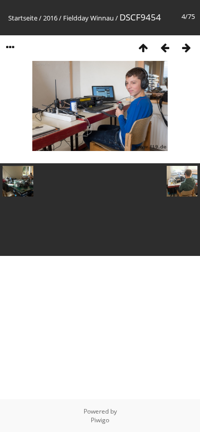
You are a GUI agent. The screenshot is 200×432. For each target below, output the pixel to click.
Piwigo (100, 420)
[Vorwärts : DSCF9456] (186, 47)
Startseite (22, 18)
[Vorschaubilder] (143, 47)
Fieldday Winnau (88, 18)
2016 (50, 18)
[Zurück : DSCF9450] (164, 47)
